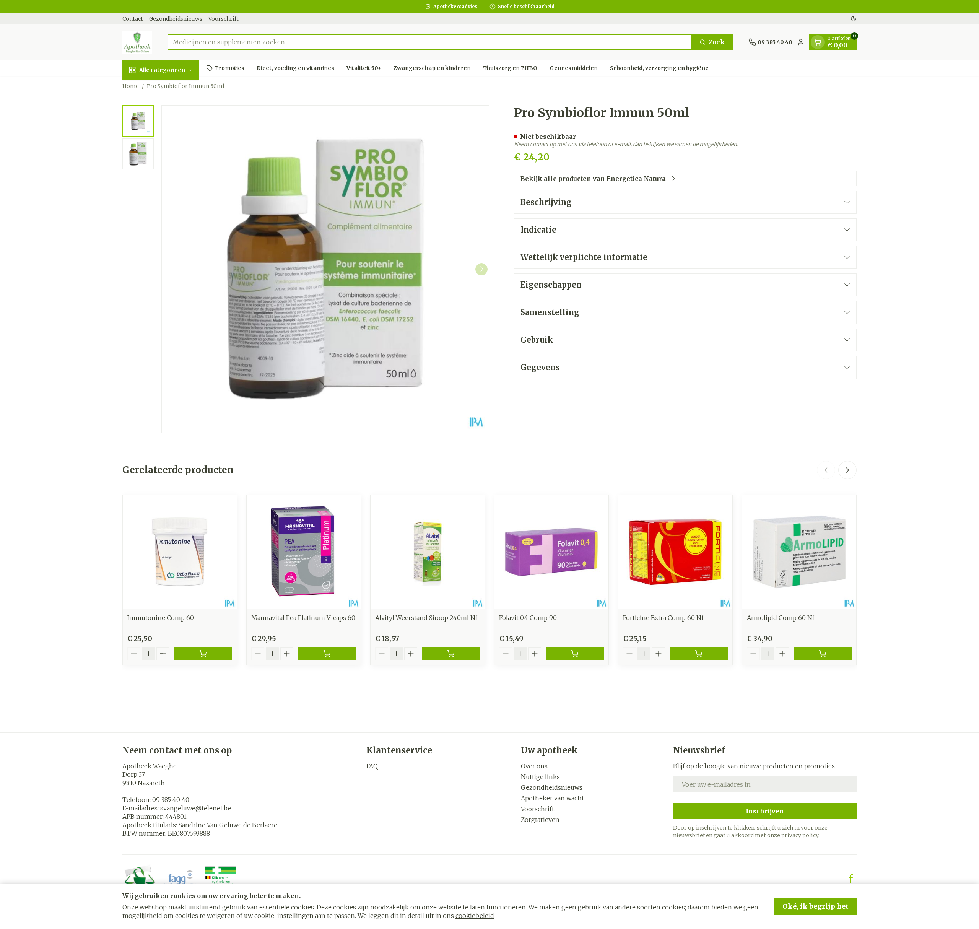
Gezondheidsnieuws (175, 18)
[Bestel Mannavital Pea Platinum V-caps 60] (327, 653)
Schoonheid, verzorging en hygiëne (659, 67)
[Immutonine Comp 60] (180, 552)
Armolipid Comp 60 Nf (781, 618)
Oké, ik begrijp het (815, 906)
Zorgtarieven (540, 819)
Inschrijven (765, 811)
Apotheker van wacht (552, 798)
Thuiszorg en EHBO (510, 67)
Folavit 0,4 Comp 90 (528, 618)
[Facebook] (851, 878)
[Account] (801, 42)
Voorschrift (223, 18)
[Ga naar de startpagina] (137, 42)
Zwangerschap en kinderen (432, 67)
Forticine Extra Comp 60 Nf (663, 618)
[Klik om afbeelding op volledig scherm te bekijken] (325, 269)
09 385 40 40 (170, 800)
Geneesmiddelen (574, 67)
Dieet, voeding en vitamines (295, 67)
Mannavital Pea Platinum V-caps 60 (303, 618)
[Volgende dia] (847, 470)
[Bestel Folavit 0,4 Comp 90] (575, 653)
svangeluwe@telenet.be (195, 808)
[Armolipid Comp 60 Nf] (799, 552)
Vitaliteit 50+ (363, 67)
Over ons (534, 766)
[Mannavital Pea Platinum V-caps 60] (304, 552)
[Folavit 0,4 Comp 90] (551, 552)
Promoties (229, 67)
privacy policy (799, 835)
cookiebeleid (474, 915)
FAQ (372, 766)
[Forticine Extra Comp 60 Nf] (675, 552)
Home (130, 86)
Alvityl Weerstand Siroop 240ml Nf (426, 618)
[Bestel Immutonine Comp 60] (203, 653)
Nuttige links (540, 777)
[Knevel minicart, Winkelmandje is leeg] (818, 42)
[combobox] (430, 42)
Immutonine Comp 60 (160, 618)
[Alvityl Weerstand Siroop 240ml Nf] (428, 552)
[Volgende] (481, 269)
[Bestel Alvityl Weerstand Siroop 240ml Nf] (451, 653)
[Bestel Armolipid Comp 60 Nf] (823, 653)
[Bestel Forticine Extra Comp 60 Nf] (699, 653)
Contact (132, 18)
